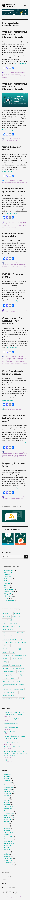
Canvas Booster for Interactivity (13, 235)
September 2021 (9, 843)
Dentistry (7, 639)
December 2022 (8, 811)
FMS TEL (6, 645)
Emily (5, 72)
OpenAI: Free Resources (11, 727)
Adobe (17, 613)
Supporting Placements (11, 723)
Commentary (8, 576)
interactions (11, 453)
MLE (16, 311)
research (14, 678)
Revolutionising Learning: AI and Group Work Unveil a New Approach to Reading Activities (15, 753)
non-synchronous (13, 75)
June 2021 (7, 849)
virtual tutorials (23, 363)
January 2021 (8, 860)
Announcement (8, 570)
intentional (5, 453)
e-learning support (8, 876)
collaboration (8, 636)
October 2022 (8, 815)
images (6, 658)
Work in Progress (9, 600)
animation (16, 616)
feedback (9, 359)
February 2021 (8, 858)
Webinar (23, 72)
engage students (22, 182)
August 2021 (7, 845)
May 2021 (7, 852)
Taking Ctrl (7, 594)
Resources (7, 681)
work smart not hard (10, 699)
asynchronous (5, 74)
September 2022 (9, 817)
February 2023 (8, 806)
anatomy (6, 616)
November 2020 (9, 865)
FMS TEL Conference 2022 (12, 649)
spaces (8, 456)
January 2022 (8, 834)
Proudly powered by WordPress (15, 897)
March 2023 (7, 804)
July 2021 (6, 847)
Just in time (13, 264)
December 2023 (8, 785)
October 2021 (8, 841)
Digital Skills (17, 639)
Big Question (8, 572)
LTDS (5, 662)
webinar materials (21, 266)
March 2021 (7, 856)
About (4, 879)
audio (17, 626)
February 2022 (8, 832)
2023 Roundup (8, 760)
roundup (16, 681)
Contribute (5, 872)
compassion (5, 358)
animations (7, 620)
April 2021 (7, 854)
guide (9, 225)
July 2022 (7, 821)
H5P (12, 652)
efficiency (22, 642)
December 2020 (8, 862)
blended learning (6, 223)
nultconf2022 (16, 665)
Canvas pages (5, 264)
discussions (15, 182)
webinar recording (7, 267)
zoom (3, 364)
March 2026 (7, 774)
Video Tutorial (22, 222)
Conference (7, 579)
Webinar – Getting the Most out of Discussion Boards (14, 35)
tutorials (17, 363)
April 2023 (7, 802)
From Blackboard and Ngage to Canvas (14, 372)
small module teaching (8, 363)
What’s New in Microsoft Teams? (14, 747)
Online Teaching (19, 498)
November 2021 (8, 839)
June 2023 (7, 798)
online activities (6, 227)
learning (14, 225)
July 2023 (6, 796)
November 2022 (9, 813)
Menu (25, 5)
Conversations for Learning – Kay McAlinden (12, 321)
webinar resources (16, 267)
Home (4, 883)
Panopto (20, 671)
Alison (6, 180)
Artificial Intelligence (10, 623)
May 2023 (7, 800)
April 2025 (7, 776)
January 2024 (8, 783)
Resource (6, 587)
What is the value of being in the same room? (13, 418)
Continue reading (20, 63)
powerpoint (18, 675)
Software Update (9, 591)
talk (11, 456)
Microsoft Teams (16, 662)
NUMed (6, 668)
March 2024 (7, 780)
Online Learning (19, 453)
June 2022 (7, 824)
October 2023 (8, 789)
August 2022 (8, 819)
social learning (19, 455)
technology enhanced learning (13, 689)
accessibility (7, 613)
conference (19, 636)
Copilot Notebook (9, 732)
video (6, 692)
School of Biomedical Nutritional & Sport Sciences (13, 685)
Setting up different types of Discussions (13, 190)
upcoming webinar (7, 140)
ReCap (6, 678)
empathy (4, 359)
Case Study (20, 356)
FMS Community (6, 311)
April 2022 (7, 828)
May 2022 (7, 826)
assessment (8, 626)
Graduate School (17, 359)
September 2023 (9, 791)
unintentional (16, 456)
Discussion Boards (14, 74)
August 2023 (7, 793)
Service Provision (21, 310)
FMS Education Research (11, 742)
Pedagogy (18, 72)
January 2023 (8, 808)
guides (13, 311)
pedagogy (13, 227)
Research (6, 585)
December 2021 (8, 837)
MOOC (6, 665)
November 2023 (9, 787)
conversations (12, 358)
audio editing (8, 629)
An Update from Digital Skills (13, 719)
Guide (17, 222)
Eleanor (6, 138)
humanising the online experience (16, 361)
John (5, 409)
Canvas (13, 223)
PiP (14, 455)
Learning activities (21, 225)
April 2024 (7, 778)
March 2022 (7, 830)
